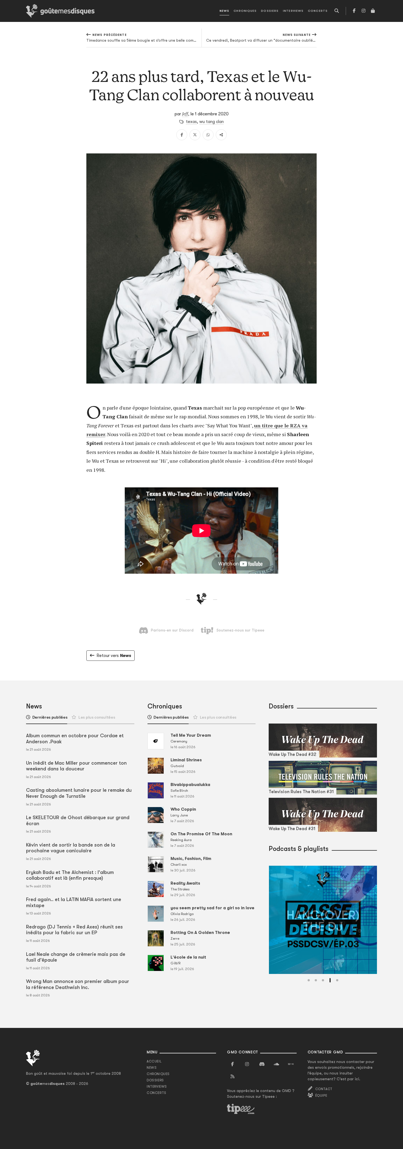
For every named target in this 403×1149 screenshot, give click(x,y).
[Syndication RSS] (232, 1076)
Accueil (154, 1061)
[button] (308, 980)
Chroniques (245, 11)
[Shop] (373, 11)
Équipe (321, 1095)
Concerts (318, 11)
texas (191, 121)
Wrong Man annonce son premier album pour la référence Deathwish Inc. (77, 984)
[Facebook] (354, 11)
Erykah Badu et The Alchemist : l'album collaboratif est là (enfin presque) (70, 875)
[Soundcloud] (276, 1064)
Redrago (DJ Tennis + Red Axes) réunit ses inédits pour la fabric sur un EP (74, 930)
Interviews (293, 11)
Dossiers (270, 11)
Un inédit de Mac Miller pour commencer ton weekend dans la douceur (76, 766)
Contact (324, 1089)
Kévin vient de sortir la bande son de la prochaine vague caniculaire (70, 848)
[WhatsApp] (208, 134)
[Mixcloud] (290, 1064)
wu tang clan (211, 121)
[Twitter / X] (194, 134)
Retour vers (114, 655)
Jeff (185, 114)
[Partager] (221, 134)
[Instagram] (363, 11)
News (224, 11)
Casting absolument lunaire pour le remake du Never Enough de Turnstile (79, 793)
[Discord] (261, 1064)
